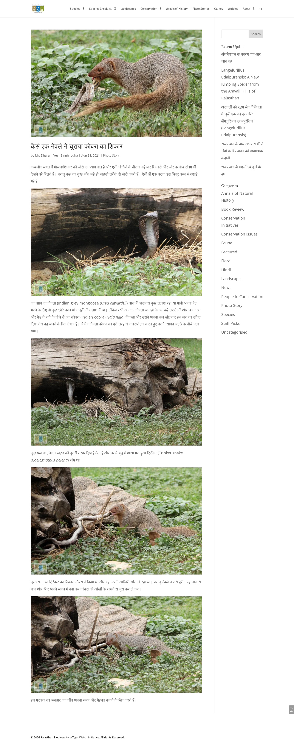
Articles (233, 9)
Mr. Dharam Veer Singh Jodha (56, 155)
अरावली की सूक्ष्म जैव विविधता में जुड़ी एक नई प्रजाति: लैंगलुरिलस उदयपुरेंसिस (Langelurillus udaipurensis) (241, 121)
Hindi (226, 269)
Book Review (232, 209)
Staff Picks (230, 323)
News (226, 287)
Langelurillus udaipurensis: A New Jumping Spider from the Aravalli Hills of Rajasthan (240, 84)
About (246, 9)
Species (75, 9)
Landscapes (128, 9)
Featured (229, 251)
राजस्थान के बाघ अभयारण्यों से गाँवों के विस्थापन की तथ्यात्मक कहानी (242, 150)
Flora (225, 260)
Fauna (226, 242)
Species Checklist (100, 9)
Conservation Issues (239, 234)
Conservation (149, 9)
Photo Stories (200, 9)
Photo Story (111, 155)
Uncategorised (234, 332)
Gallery (218, 9)
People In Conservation (242, 296)
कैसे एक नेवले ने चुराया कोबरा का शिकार (76, 146)
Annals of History (177, 9)
